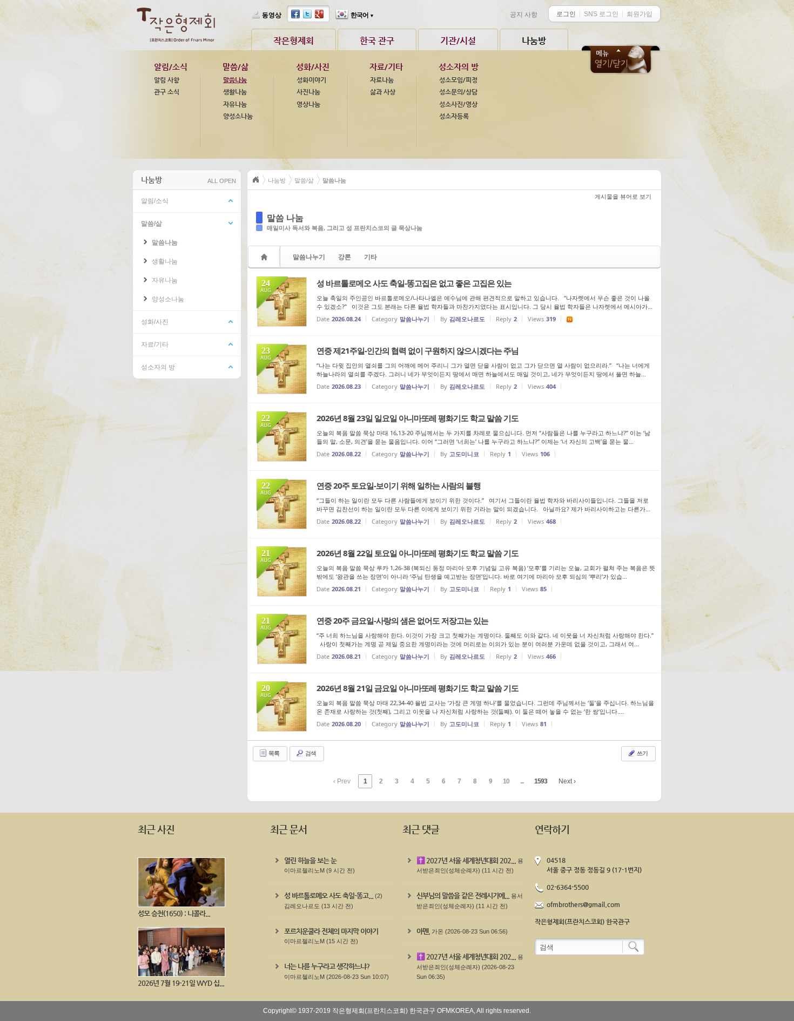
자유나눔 (235, 104)
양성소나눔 (238, 116)
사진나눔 (308, 92)
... (521, 781)
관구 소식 (166, 92)
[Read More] (454, 301)
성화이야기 (311, 80)
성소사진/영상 (458, 104)
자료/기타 (386, 66)
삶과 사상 (382, 92)
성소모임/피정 (458, 80)
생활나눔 (235, 92)
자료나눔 (382, 80)
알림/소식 (170, 66)
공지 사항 (523, 14)
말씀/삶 (235, 66)
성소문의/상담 (458, 92)
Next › (567, 781)
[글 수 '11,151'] (265, 256)
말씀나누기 (309, 256)
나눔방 (534, 41)
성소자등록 (454, 116)
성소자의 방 (459, 66)
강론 (344, 256)
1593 (540, 781)
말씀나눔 (235, 80)
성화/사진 (312, 66)
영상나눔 (308, 104)
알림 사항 (166, 80)
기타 (370, 256)
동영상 (271, 15)
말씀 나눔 (285, 218)
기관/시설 (458, 41)
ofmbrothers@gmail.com (583, 904)
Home (256, 180)
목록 (273, 753)
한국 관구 (377, 41)
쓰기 (642, 753)
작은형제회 (293, 41)
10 (506, 781)
